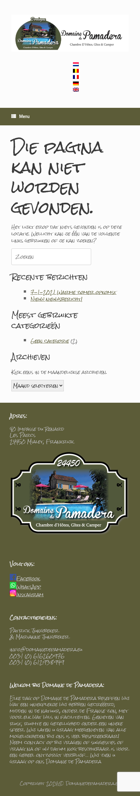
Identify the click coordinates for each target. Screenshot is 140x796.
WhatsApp (28, 587)
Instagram (30, 594)
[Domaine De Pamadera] (70, 33)
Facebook (28, 579)
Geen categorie (50, 341)
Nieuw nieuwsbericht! (56, 299)
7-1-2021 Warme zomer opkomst (74, 292)
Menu (24, 117)
